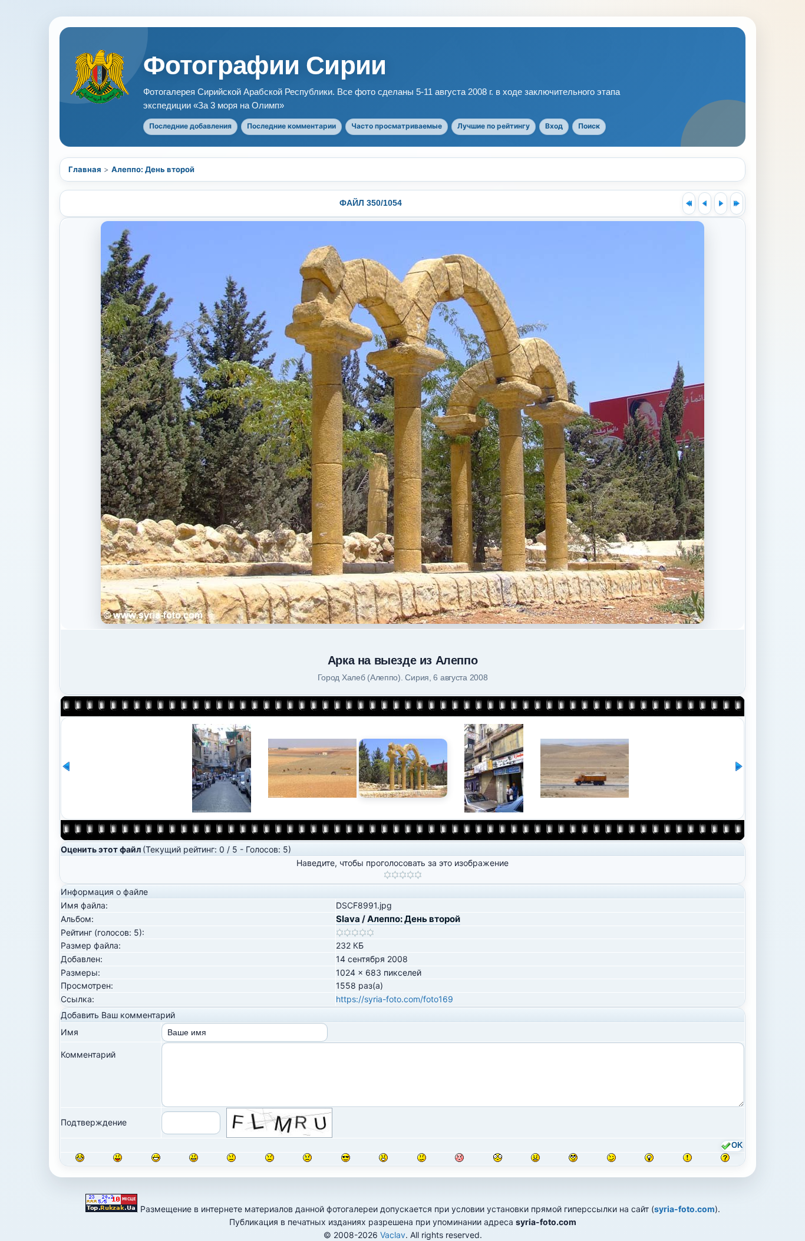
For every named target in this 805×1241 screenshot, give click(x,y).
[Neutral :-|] (231, 1157)
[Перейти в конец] (736, 203)
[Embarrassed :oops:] (459, 1157)
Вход (554, 125)
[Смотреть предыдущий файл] (704, 203)
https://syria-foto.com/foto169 (394, 999)
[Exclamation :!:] (687, 1157)
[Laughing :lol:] (79, 1157)
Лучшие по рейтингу (493, 125)
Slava (348, 918)
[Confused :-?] (421, 1157)
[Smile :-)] (193, 1157)
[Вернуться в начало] (688, 203)
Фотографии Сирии (264, 65)
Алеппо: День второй (152, 169)
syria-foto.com (684, 1209)
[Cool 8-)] (345, 1157)
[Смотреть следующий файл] (720, 203)
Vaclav (392, 1235)
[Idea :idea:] (649, 1157)
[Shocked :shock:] (497, 1157)
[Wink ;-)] (611, 1157)
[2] (395, 875)
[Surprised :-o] (383, 1157)
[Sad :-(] (269, 1157)
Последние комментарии (291, 125)
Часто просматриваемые (396, 125)
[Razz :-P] (117, 1157)
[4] (410, 875)
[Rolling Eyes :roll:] (573, 1157)
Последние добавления (190, 125)
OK (737, 1145)
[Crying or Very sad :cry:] (307, 1157)
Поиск (589, 125)
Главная (84, 169)
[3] (403, 875)
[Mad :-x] (535, 1157)
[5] (418, 875)
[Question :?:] (725, 1157)
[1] (387, 875)
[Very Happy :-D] (155, 1157)
